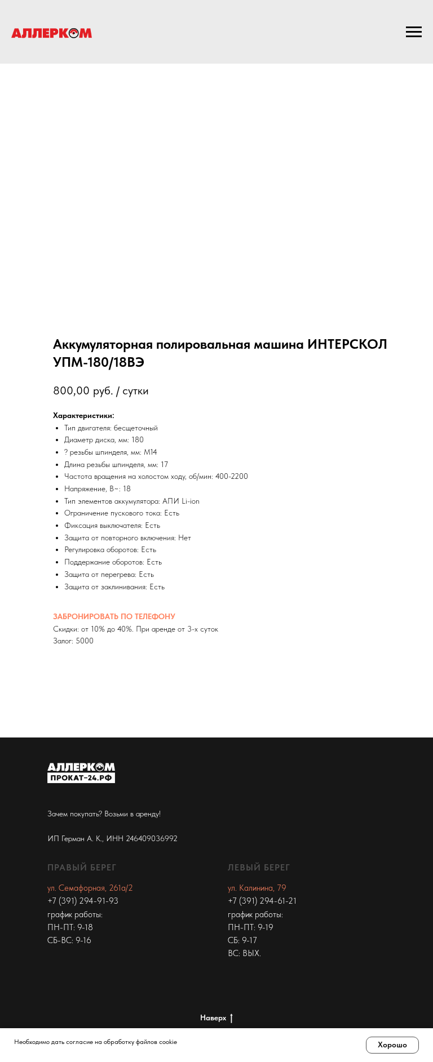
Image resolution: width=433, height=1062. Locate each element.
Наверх (213, 1017)
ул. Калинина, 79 (257, 888)
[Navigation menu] (414, 32)
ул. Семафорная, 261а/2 (90, 888)
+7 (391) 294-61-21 (262, 901)
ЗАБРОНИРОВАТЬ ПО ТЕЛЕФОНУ (114, 616)
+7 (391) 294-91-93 (82, 901)
